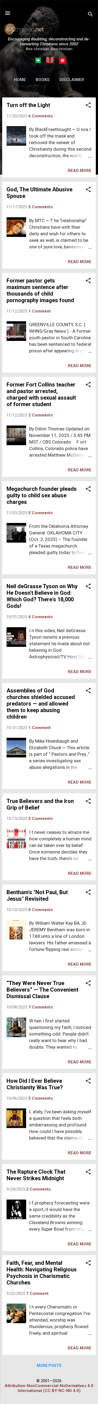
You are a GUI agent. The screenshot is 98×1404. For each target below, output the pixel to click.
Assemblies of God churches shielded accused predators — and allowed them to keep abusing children (41, 703)
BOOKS (43, 79)
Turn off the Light (28, 105)
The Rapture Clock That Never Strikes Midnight (36, 1175)
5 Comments (40, 206)
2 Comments (40, 415)
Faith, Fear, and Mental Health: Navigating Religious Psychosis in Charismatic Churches (42, 1273)
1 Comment (39, 311)
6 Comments (40, 116)
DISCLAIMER (71, 79)
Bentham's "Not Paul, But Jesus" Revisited (37, 895)
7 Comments (40, 1007)
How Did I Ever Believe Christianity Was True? (35, 1084)
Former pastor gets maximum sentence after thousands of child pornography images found (40, 290)
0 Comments (40, 909)
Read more (79, 170)
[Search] (90, 15)
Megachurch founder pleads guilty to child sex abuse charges (42, 495)
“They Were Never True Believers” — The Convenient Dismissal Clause (42, 990)
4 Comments (40, 616)
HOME (20, 79)
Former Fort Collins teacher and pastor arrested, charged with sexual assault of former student (41, 394)
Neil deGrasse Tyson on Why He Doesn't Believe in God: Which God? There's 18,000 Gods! (42, 596)
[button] (88, 105)
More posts (49, 1365)
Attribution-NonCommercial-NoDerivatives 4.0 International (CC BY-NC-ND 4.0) (49, 1388)
